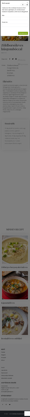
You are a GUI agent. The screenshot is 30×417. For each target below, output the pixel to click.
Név (3, 15)
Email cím (5, 22)
